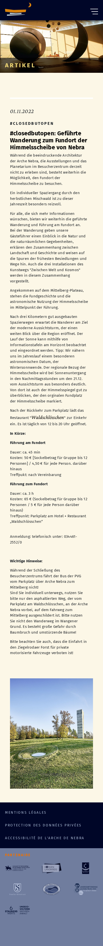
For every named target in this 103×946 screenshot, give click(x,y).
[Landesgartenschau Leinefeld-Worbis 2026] (85, 889)
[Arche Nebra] (18, 10)
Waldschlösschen (47, 417)
